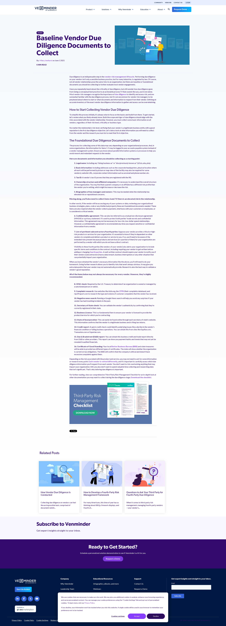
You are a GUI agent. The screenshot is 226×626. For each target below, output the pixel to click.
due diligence (120, 94)
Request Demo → (182, 9)
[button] (212, 578)
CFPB (121, 291)
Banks (40, 33)
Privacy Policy (89, 603)
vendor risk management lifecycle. (120, 77)
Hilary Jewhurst (46, 60)
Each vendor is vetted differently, (103, 361)
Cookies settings (118, 616)
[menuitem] (157, 2)
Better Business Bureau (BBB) (124, 346)
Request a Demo (113, 559)
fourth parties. (96, 252)
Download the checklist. (141, 377)
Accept (137, 616)
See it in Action (23, 589)
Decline (156, 616)
